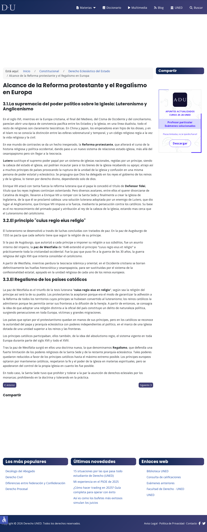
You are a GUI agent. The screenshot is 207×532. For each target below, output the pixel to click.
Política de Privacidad (171, 523)
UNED (179, 8)
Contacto (191, 523)
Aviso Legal (151, 523)
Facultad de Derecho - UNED (165, 489)
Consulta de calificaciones (164, 477)
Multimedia (139, 8)
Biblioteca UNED (158, 471)
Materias (86, 8)
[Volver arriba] (201, 525)
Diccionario (113, 8)
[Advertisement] (102, 39)
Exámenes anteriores (160, 483)
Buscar (198, 8)
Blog (161, 8)
